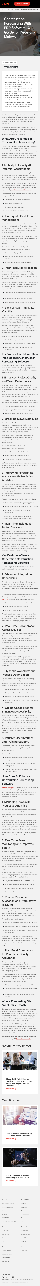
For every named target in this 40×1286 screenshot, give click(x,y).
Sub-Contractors (6, 1257)
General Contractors (7, 1254)
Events (3, 1241)
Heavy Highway (6, 1261)
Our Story (23, 1204)
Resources (10, 10)
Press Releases (25, 1214)
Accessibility (5, 1282)
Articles (17, 10)
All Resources (5, 1231)
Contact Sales (24, 1231)
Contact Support (25, 1234)
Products (4, 1238)
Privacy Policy (5, 1279)
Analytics (4, 1214)
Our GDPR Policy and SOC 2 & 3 (28, 1279)
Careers (23, 1218)
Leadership (24, 1207)
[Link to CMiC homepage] (6, 4)
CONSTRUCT (5, 1218)
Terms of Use (14, 1279)
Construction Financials (8, 1204)
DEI (22, 1221)
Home (3, 10)
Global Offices (24, 1241)
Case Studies (5, 1234)
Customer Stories (6, 1250)
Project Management (7, 1207)
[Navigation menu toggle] (35, 4)
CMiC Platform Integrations (9, 1221)
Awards (23, 1211)
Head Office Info (25, 1238)
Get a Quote (24, 1250)
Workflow (4, 1211)
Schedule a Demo (22, 4)
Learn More (10, 1089)
